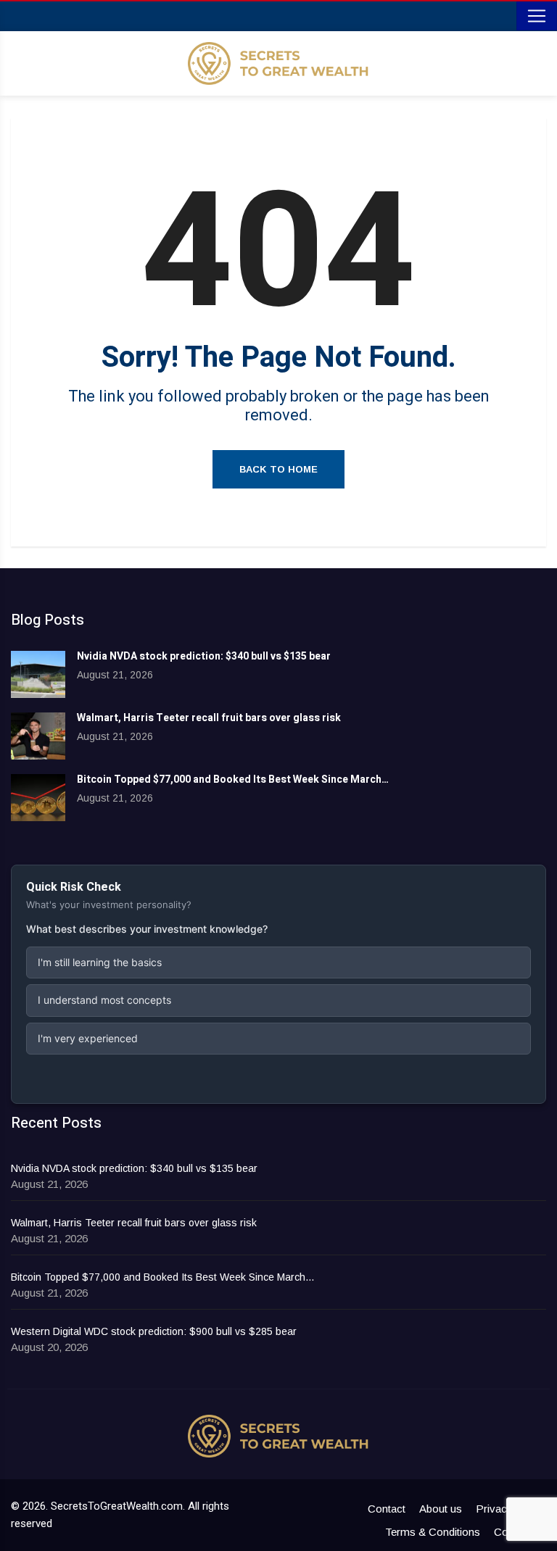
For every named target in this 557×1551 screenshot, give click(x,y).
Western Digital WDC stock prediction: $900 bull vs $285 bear (154, 1331)
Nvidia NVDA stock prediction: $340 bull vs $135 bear (204, 656)
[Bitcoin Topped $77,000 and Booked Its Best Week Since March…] (38, 797)
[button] (278, 962)
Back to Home (278, 469)
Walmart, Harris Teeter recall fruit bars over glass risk (209, 717)
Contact (386, 1508)
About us (440, 1508)
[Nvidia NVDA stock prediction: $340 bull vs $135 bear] (38, 674)
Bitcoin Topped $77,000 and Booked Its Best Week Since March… (233, 779)
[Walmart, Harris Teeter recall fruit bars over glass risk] (38, 736)
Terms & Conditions (432, 1532)
